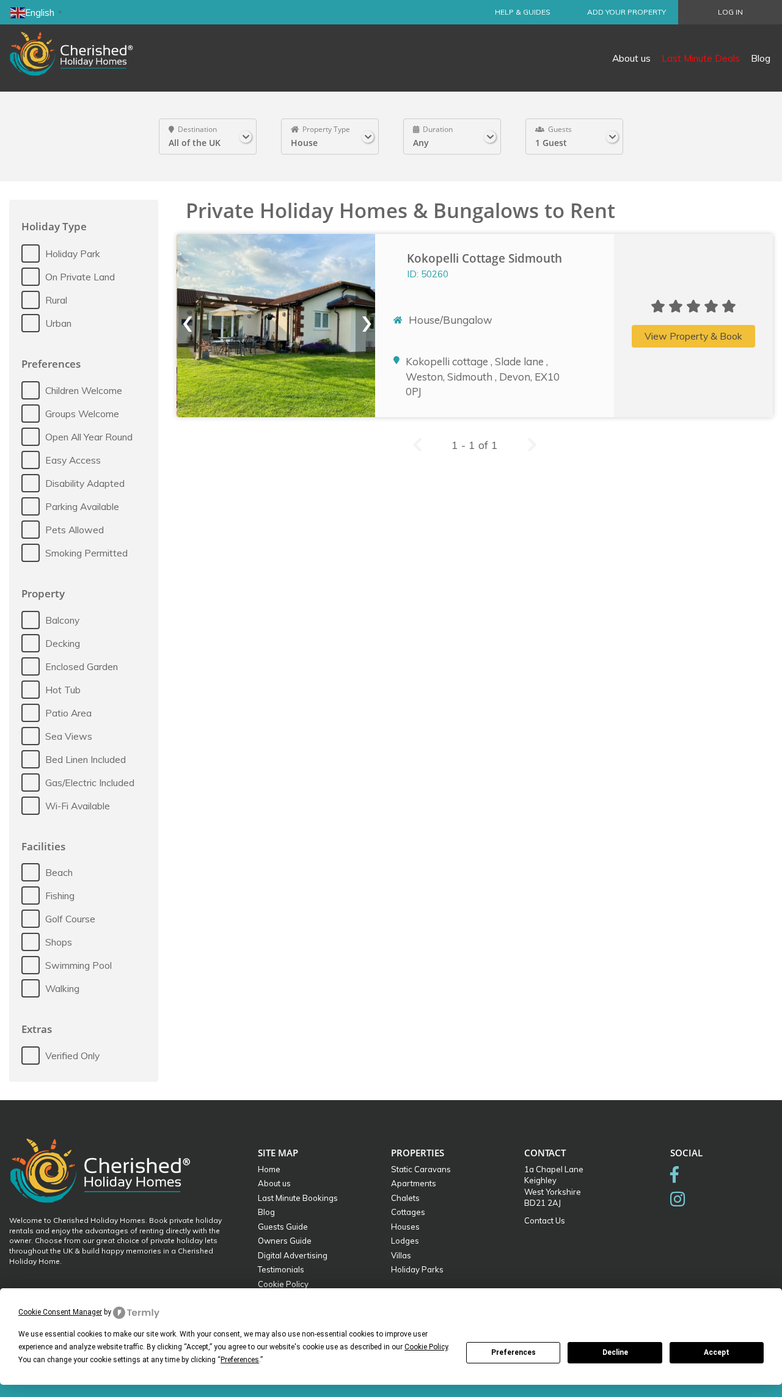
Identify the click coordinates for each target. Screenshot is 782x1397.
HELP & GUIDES (522, 11)
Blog (760, 58)
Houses (405, 1226)
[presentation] (186, 324)
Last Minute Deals (701, 58)
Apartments (413, 1183)
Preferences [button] (240, 1359)
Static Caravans (421, 1169)
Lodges (405, 1241)
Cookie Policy (283, 1284)
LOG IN (730, 11)
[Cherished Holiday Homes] (79, 46)
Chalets (405, 1198)
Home (269, 1169)
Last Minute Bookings (298, 1198)
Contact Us (544, 1220)
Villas (401, 1255)
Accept (716, 1352)
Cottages (408, 1212)
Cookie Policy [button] (426, 1347)
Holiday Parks (417, 1269)
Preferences (513, 1352)
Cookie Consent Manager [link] (60, 1312)
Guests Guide (283, 1226)
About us (631, 58)
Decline (615, 1352)
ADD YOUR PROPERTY (626, 11)
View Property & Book (693, 336)
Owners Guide (285, 1241)
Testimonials (281, 1269)
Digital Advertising (292, 1255)
